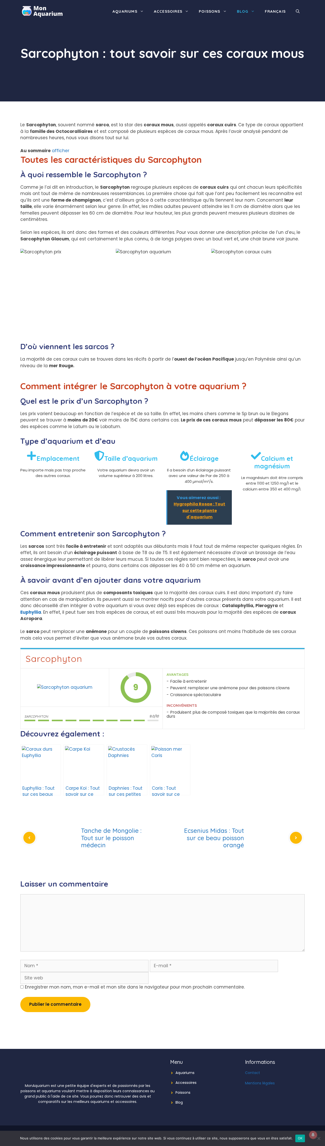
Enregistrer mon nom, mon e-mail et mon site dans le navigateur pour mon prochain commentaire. (135, 987)
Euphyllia (30, 612)
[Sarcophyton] (64, 687)
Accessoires (168, 11)
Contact (252, 1072)
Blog (243, 11)
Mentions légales (260, 1083)
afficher (60, 151)
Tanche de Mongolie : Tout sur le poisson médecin (111, 838)
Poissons (209, 11)
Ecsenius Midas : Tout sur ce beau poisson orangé (214, 838)
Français (275, 11)
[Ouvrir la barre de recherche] (298, 11)
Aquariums (124, 11)
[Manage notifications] (313, 1135)
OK (300, 1138)
